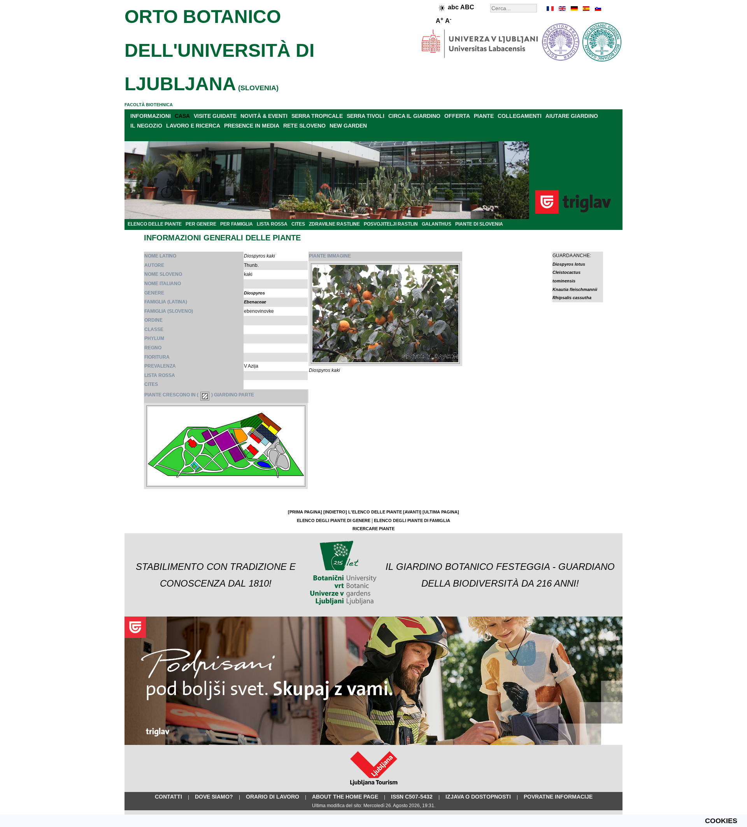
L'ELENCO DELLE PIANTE (375, 512)
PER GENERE (201, 224)
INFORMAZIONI (150, 116)
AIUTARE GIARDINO (571, 116)
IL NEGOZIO (146, 126)
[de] (574, 8)
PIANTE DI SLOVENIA (479, 224)
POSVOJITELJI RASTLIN (391, 224)
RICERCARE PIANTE (373, 528)
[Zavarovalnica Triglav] (373, 743)
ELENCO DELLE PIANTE (155, 224)
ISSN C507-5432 (412, 797)
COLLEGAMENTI (520, 116)
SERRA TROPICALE (317, 116)
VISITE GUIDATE (215, 116)
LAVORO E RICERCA (193, 126)
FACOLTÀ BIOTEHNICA (148, 104)
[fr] (550, 8)
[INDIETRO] (335, 512)
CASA (182, 116)
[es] (585, 8)
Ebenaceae (255, 302)
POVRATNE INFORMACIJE (558, 797)
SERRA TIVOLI (365, 116)
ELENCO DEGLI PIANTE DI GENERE (333, 520)
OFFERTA (457, 116)
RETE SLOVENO (304, 126)
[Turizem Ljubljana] (373, 787)
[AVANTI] (412, 512)
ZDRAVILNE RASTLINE (334, 224)
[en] (562, 8)
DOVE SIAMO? (214, 797)
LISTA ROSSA (272, 224)
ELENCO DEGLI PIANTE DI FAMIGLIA (412, 520)
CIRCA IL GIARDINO (414, 116)
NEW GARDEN (348, 126)
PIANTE (484, 116)
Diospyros (254, 293)
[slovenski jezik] (597, 8)
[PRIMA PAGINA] (305, 512)
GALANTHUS (436, 224)
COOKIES (721, 821)
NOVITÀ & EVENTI (264, 116)
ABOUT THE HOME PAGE (345, 797)
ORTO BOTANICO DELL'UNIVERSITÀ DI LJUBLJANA (219, 50)
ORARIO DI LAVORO (272, 797)
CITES (298, 224)
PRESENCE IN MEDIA (251, 126)
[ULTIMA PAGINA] (441, 512)
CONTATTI (168, 797)
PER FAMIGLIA (236, 224)
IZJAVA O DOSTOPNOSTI (478, 797)
